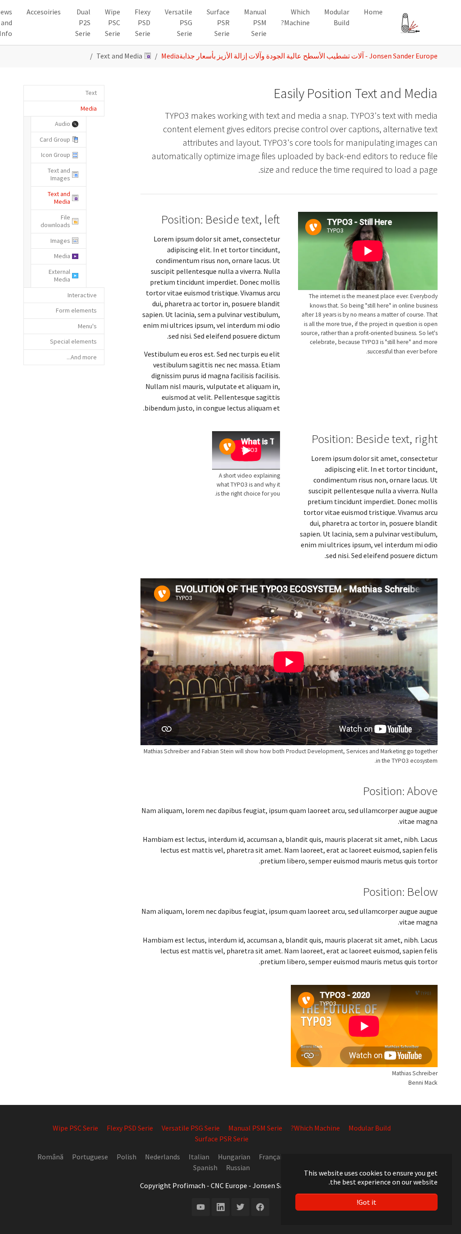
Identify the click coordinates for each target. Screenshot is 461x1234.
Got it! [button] (366, 1202)
